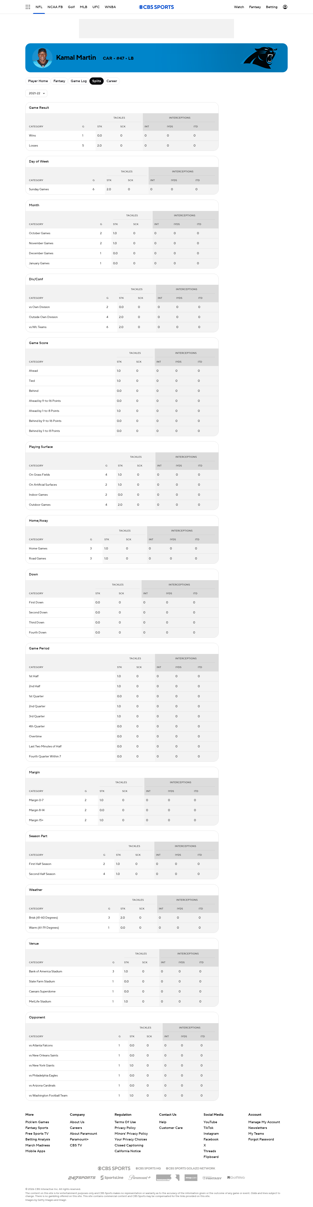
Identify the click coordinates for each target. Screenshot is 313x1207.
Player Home (38, 81)
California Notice (128, 1147)
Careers (76, 1128)
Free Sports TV (37, 1133)
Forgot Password (261, 1139)
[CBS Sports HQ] (148, 1168)
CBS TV (76, 1145)
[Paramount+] (140, 1177)
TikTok (208, 1128)
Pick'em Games (37, 1122)
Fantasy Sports (36, 1128)
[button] (28, 7)
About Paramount (83, 1133)
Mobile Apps (35, 1151)
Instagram (211, 1133)
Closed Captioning (129, 1141)
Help (163, 1122)
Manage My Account (264, 1122)
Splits (96, 81)
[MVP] (191, 1176)
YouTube (210, 1122)
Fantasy (59, 81)
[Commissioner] (167, 1176)
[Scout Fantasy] (212, 1177)
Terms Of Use (125, 1122)
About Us (77, 1122)
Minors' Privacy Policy (131, 1133)
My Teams (256, 1133)
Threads (210, 1151)
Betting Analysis (37, 1139)
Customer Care (171, 1128)
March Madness (37, 1145)
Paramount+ (79, 1139)
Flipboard (211, 1157)
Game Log (79, 81)
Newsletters (257, 1128)
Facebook (211, 1139)
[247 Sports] (82, 1177)
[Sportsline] (112, 1177)
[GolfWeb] (236, 1178)
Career (111, 81)
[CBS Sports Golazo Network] (190, 1168)
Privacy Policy (125, 1128)
